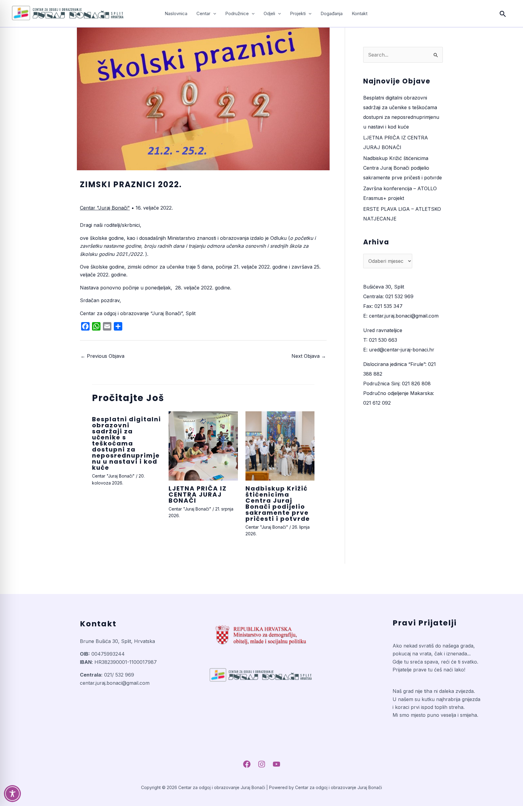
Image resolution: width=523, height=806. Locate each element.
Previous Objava (102, 356)
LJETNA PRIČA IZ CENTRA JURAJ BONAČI (198, 494)
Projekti (298, 13)
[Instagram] (261, 764)
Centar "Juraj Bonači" (105, 208)
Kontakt (359, 13)
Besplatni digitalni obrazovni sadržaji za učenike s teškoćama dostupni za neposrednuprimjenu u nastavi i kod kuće (126, 443)
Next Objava (308, 356)
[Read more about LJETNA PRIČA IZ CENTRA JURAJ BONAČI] (203, 445)
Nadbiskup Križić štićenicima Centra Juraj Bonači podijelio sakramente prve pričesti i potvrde (277, 503)
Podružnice (237, 13)
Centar (203, 13)
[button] (213, 14)
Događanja (332, 13)
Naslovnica (176, 13)
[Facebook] (247, 764)
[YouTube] (276, 764)
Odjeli (269, 13)
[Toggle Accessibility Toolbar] (12, 793)
